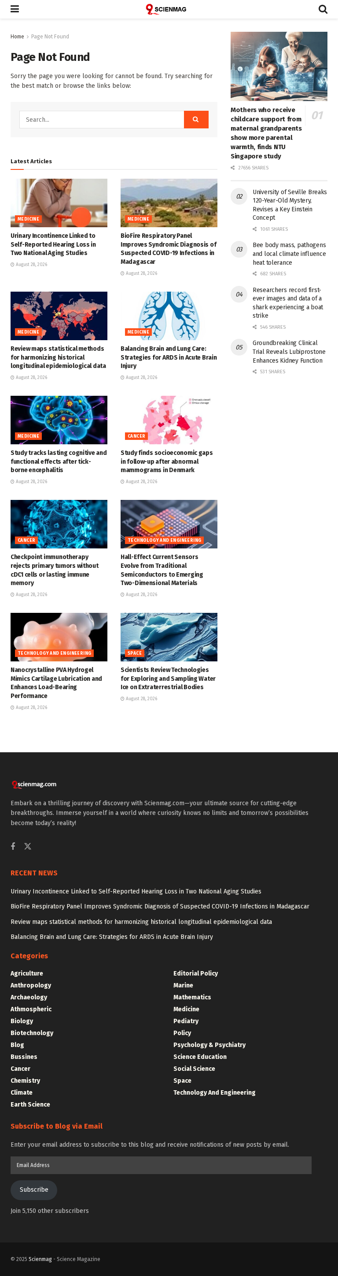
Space (135, 653)
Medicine (28, 219)
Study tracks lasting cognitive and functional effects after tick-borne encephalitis (59, 461)
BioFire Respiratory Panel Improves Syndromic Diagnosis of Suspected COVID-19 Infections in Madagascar (160, 906)
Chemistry (25, 1081)
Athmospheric (31, 1009)
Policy (182, 1033)
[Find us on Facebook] (13, 847)
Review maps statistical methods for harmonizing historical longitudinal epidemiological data (58, 357)
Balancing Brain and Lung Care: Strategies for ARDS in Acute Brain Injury (169, 357)
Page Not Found (50, 37)
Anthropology (31, 985)
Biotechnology (32, 1033)
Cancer (136, 436)
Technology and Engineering (164, 540)
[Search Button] (323, 9)
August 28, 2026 (31, 264)
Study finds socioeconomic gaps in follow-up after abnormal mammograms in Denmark (167, 461)
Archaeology (29, 997)
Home (17, 37)
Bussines (24, 1057)
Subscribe (34, 1189)
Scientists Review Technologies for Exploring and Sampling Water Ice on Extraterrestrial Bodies (168, 678)
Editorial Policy (195, 973)
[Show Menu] (15, 9)
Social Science (194, 1069)
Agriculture (27, 973)
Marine (183, 985)
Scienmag (40, 1259)
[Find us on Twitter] (28, 846)
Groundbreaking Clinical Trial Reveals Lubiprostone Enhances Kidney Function (289, 351)
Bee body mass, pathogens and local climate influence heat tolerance (289, 253)
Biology (22, 1021)
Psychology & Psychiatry (209, 1045)
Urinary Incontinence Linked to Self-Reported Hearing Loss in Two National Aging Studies (53, 244)
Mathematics (192, 997)
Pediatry (185, 1021)
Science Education (200, 1057)
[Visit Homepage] (169, 9)
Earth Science (30, 1104)
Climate (22, 1092)
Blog (17, 1045)
